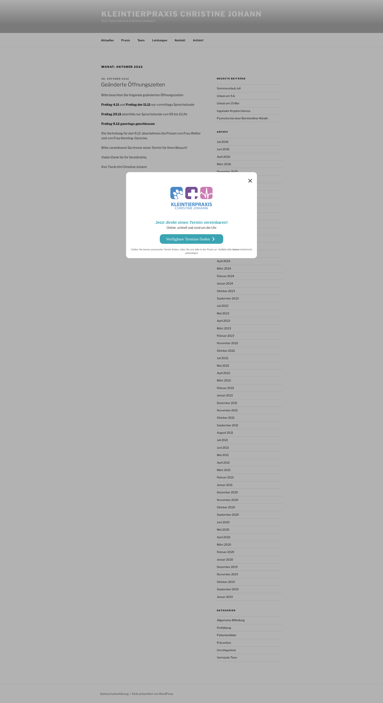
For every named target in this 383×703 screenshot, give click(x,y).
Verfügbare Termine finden (188, 239)
